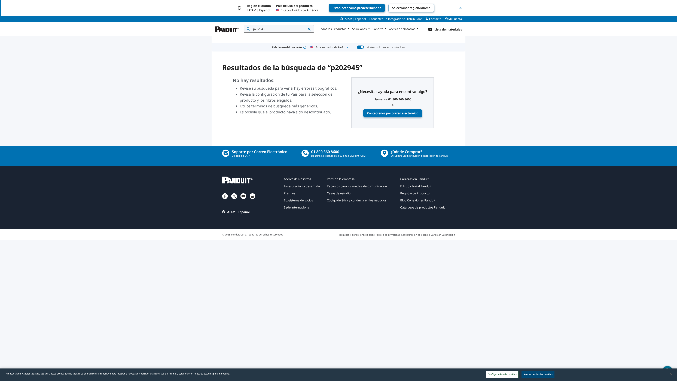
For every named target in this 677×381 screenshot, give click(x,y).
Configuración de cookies (502, 374)
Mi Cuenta (455, 19)
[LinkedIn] (252, 199)
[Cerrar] (671, 374)
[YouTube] (243, 199)
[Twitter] (234, 199)
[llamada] (305, 153)
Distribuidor (414, 19)
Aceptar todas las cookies (538, 374)
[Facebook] (225, 199)
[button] (309, 29)
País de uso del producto (290, 47)
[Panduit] (227, 28)
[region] (338, 374)
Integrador (395, 19)
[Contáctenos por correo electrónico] (225, 153)
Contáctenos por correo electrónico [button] (392, 113)
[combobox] (282, 28)
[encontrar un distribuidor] (384, 153)
